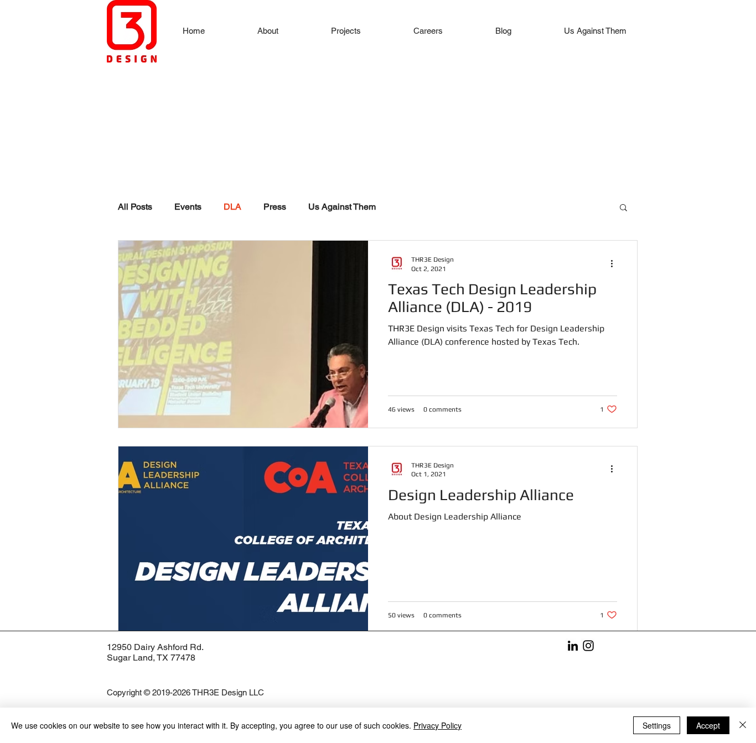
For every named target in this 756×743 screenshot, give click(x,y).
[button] (345, 30)
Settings (657, 725)
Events (187, 206)
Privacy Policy (437, 725)
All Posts (135, 206)
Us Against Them (342, 206)
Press (274, 206)
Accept (708, 725)
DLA (232, 206)
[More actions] (615, 263)
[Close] (742, 725)
